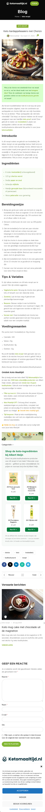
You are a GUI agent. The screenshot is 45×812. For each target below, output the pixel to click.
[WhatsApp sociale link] (22, 564)
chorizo (7, 552)
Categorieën (7, 445)
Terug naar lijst (22, 575)
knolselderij (29, 552)
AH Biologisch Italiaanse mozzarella (31, 488)
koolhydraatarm (10, 558)
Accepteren (22, 791)
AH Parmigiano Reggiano (13, 521)
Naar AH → (13, 498)
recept (24, 558)
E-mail (5, 715)
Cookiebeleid (14, 809)
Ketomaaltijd (14, 36)
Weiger (22, 797)
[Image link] (22, 759)
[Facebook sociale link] (4, 564)
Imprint (33, 809)
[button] (41, 766)
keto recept (26, 16)
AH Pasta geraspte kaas (13, 488)
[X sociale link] (10, 564)
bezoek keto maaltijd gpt (29, 411)
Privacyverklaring (24, 809)
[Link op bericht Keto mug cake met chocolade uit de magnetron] (22, 604)
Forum (34, 3)
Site (3, 725)
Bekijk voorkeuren (22, 804)
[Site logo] (17, 3)
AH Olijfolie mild (31, 520)
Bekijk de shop (9, 425)
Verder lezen (7, 645)
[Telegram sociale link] (28, 564)
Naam (5, 705)
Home (17, 16)
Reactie (5, 677)
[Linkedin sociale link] (16, 564)
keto (17, 552)
